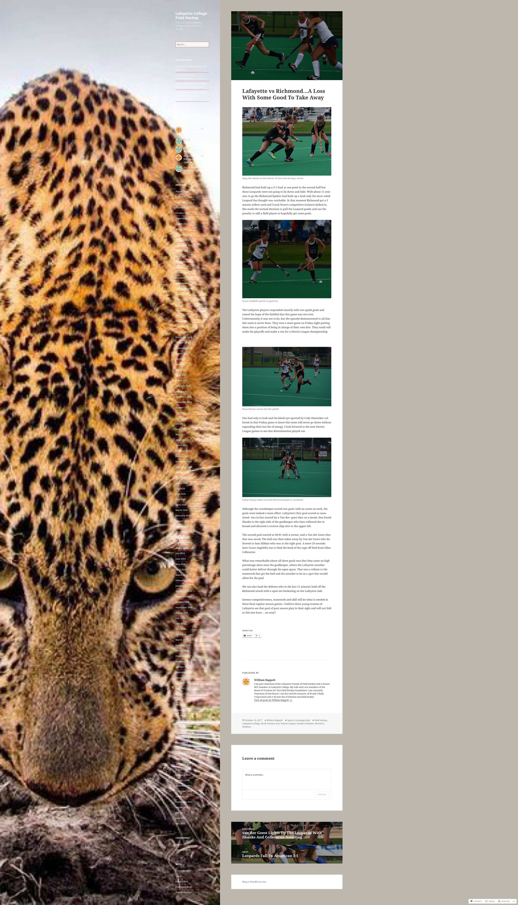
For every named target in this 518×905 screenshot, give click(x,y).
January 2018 (182, 650)
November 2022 (183, 337)
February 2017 (182, 710)
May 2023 (180, 310)
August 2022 (181, 353)
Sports (178, 844)
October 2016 (182, 731)
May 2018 (180, 629)
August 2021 (181, 418)
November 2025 (183, 207)
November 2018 (183, 596)
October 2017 (182, 666)
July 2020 (180, 488)
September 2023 (183, 288)
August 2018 (181, 612)
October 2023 (182, 283)
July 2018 (180, 618)
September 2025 (183, 218)
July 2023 (180, 299)
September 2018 (183, 607)
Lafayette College (251, 723)
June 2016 (180, 753)
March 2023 (181, 321)
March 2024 (181, 261)
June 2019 (180, 558)
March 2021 (181, 445)
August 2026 (181, 191)
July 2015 (180, 812)
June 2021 (180, 429)
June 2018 (180, 623)
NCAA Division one (270, 723)
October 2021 (182, 407)
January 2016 (182, 780)
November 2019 (183, 531)
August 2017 (181, 677)
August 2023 (181, 294)
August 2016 (181, 742)
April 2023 (180, 315)
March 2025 (181, 229)
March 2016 (181, 769)
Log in (178, 876)
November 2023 (183, 277)
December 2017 (183, 656)
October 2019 (182, 537)
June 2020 (180, 493)
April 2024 (180, 256)
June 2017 (180, 688)
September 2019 (183, 542)
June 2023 (180, 304)
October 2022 (182, 342)
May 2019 (180, 564)
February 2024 (182, 267)
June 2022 (180, 364)
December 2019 (183, 526)
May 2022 (180, 369)
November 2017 (183, 661)
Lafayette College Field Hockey (191, 15)
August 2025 (181, 223)
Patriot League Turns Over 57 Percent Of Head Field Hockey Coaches (190, 95)
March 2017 (181, 704)
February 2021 (182, 450)
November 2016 (183, 726)
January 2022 (182, 391)
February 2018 (182, 645)
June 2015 (180, 818)
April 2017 (180, 699)
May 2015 (180, 823)
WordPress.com (183, 892)
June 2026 (180, 196)
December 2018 (183, 591)
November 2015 (183, 791)
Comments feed (183, 886)
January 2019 (182, 585)
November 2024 (183, 234)
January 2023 (182, 331)
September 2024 (183, 245)
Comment (322, 794)
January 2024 (182, 272)
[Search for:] (192, 44)
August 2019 (181, 548)
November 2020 (183, 466)
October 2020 (182, 472)
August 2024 (181, 250)
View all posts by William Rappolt (271, 700)
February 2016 (182, 774)
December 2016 (183, 720)
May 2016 (180, 758)
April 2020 (180, 504)
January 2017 (182, 715)
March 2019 (181, 575)
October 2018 (182, 602)
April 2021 (180, 439)
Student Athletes (305, 723)
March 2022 (181, 380)
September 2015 (183, 801)
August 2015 (181, 807)
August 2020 (181, 483)
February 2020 (182, 515)
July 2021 (180, 423)
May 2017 (180, 693)
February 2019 (182, 580)
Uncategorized (182, 849)
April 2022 (180, 375)
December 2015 (183, 785)
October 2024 (182, 240)
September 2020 (183, 477)
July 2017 (180, 683)
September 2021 (183, 412)
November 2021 (183, 402)
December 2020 (183, 461)
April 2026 (180, 202)
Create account (183, 870)
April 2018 (180, 634)
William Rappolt (192, 128)
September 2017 (183, 672)
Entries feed (181, 881)
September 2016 (183, 737)
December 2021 (183, 396)
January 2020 (182, 520)
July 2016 (180, 747)
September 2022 (183, 348)
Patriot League (288, 723)
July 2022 (180, 358)
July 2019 (180, 553)
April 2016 (180, 764)
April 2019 (180, 569)
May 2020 (180, 499)
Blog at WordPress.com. (254, 881)
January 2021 (182, 456)
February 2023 (182, 326)
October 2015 (182, 796)
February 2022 (182, 385)
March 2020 (181, 510)
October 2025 (182, 213)
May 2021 (180, 434)
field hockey (321, 720)
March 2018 (181, 639)
